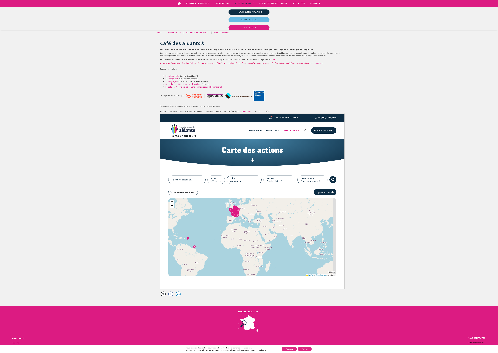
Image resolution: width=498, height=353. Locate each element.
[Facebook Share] (170, 294)
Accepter (289, 349)
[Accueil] (179, 3)
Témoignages (171, 81)
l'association (221, 3)
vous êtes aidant (244, 3)
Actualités (299, 3)
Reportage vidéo (172, 76)
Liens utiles (15, 343)
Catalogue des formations (250, 12)
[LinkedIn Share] (178, 294)
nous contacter (316, 63)
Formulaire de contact (475, 343)
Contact (315, 3)
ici (274, 59)
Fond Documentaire (197, 3)
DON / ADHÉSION (250, 27)
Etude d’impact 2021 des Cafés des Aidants (183, 84)
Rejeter (305, 349)
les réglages (261, 350)
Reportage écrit (171, 78)
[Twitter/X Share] (163, 294)
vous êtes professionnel (273, 3)
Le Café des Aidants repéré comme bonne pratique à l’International (193, 87)
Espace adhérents (249, 20)
